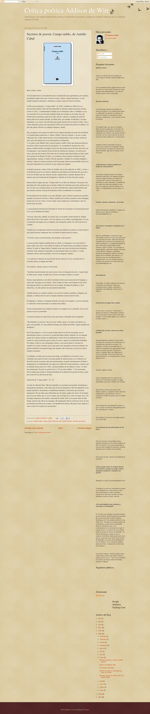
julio (101, 651)
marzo (102, 684)
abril (101, 681)
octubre (102, 642)
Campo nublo (47, 421)
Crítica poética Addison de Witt (66, 10)
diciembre (103, 636)
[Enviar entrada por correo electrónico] (56, 418)
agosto (102, 648)
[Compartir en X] (65, 418)
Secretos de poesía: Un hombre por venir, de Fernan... (110, 671)
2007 (100, 697)
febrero (102, 687)
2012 (100, 625)
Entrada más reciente (33, 428)
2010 (100, 631)
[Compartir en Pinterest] (69, 418)
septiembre (103, 645)
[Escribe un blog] (63, 418)
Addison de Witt (113, 35)
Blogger (86, 709)
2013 (100, 621)
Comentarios (102, 57)
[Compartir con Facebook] (67, 418)
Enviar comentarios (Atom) (42, 432)
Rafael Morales (67, 421)
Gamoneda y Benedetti (106, 668)
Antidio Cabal (38, 421)
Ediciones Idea (57, 421)
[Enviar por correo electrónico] (61, 418)
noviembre (103, 639)
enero (102, 690)
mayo (102, 657)
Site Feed (101, 595)
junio (101, 654)
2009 (100, 634)
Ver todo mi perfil (110, 38)
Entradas (101, 54)
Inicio (60, 428)
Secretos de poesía (79, 421)
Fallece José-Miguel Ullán (107, 665)
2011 (100, 627)
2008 (100, 694)
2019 (100, 618)
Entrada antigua (84, 428)
